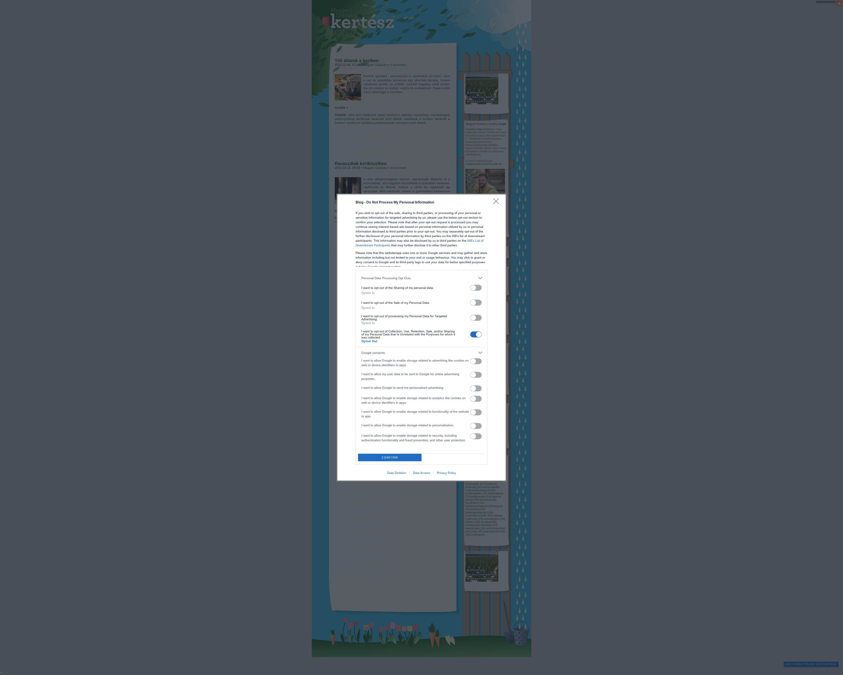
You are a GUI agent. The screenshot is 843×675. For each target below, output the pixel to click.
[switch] (476, 288)
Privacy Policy (446, 473)
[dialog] (421, 337)
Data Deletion (396, 473)
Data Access (421, 473)
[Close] (497, 202)
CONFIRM (390, 457)
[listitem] (421, 278)
